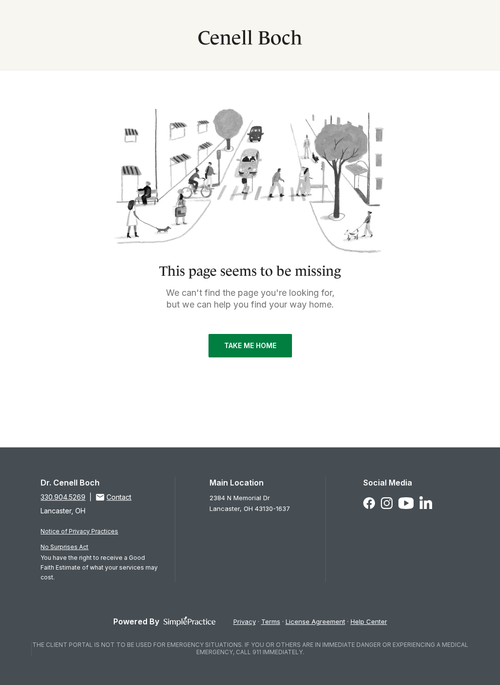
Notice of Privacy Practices (79, 531)
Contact (118, 497)
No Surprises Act (64, 547)
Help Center (369, 621)
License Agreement (315, 621)
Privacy (244, 621)
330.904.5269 (63, 497)
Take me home (250, 345)
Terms (270, 621)
